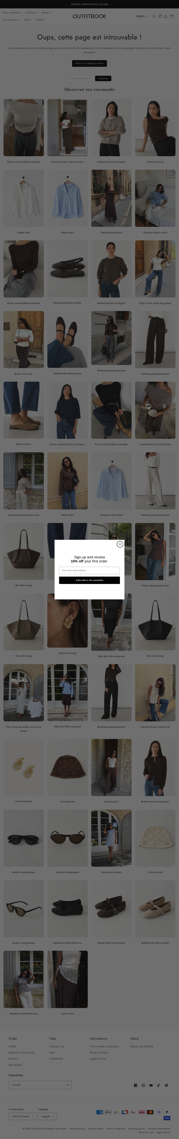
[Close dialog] (120, 544)
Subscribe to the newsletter (89, 580)
